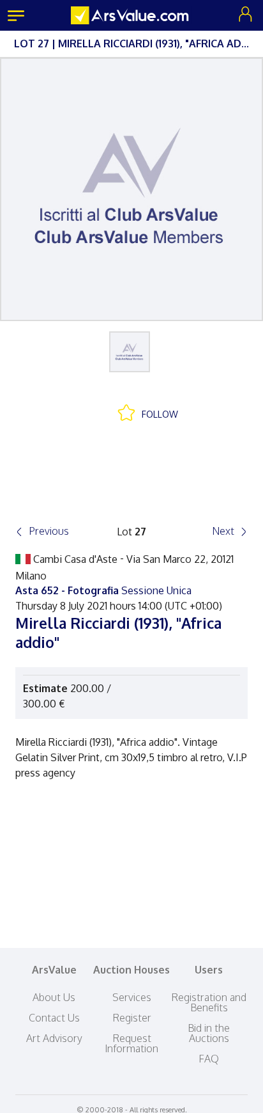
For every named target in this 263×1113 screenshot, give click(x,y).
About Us (54, 997)
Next (223, 531)
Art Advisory (54, 1038)
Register (131, 1017)
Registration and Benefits (208, 1002)
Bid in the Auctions (209, 1033)
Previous (49, 531)
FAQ (209, 1058)
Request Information (131, 1043)
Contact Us (54, 1017)
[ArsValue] (131, 15)
